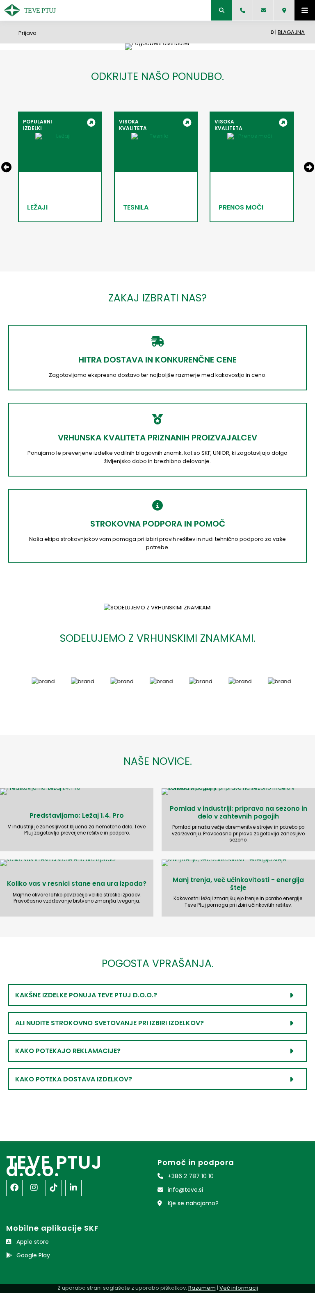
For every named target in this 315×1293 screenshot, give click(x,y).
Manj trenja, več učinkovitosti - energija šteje (238, 884)
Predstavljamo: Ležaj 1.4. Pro (77, 815)
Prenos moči (241, 207)
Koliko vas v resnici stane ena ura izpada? (76, 883)
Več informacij (238, 1288)
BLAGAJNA (291, 32)
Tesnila (135, 207)
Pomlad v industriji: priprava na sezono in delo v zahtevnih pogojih (238, 812)
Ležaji (37, 207)
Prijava (27, 33)
